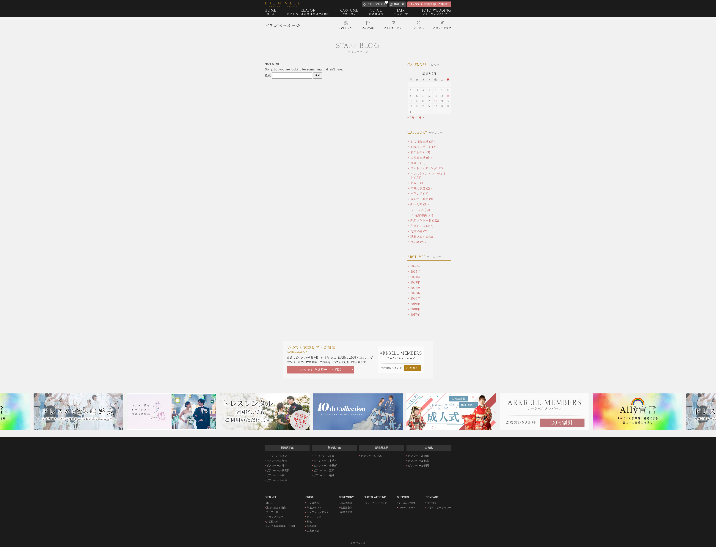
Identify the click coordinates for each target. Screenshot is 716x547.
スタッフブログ (274, 517)
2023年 (415, 282)
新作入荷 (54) (419, 204)
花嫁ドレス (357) (421, 226)
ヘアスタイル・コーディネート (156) (429, 175)
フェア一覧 (272, 512)
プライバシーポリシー (439, 507)
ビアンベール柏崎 (323, 475)
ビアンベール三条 (282, 25)
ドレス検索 (313, 503)
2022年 (415, 288)
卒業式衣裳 (346, 512)
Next (709, 411)
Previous (6, 411)
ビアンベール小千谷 (325, 460)
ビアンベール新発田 (278, 470)
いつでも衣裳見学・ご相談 (321, 369)
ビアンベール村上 (276, 475)
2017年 (415, 314)
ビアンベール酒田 (418, 455)
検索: (268, 75)
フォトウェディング (376, 503)
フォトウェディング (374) (427, 168)
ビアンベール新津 (276, 460)
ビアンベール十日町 (325, 465)
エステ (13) (417, 163)
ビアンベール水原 (276, 480)
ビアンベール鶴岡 (418, 465)
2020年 (415, 298)
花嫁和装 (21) (424, 215)
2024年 (415, 277)
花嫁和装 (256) (420, 231)
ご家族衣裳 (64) (421, 157)
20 (435, 101)
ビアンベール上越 (371, 455)
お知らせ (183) (420, 152)
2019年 (415, 304)
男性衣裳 (312, 526)
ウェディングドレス (318, 512)
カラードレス (314, 517)
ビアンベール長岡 (323, 455)
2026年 (415, 266)
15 (448, 95)
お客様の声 (272, 521)
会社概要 (432, 503)
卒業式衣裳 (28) (421, 188)
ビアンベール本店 (276, 455)
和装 (309, 521)
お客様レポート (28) (424, 147)
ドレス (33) (422, 210)
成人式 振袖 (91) (422, 199)
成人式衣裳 (346, 503)
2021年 (415, 293)
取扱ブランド (314, 507)
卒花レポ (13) (419, 193)
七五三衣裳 (346, 507)
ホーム (270, 503)
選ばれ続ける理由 (276, 507)
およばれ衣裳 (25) (422, 141)
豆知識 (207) (419, 242)
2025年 (415, 271)
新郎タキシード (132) (424, 220)
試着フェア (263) (421, 236)
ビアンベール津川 (276, 465)
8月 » (420, 117)
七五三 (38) (418, 183)
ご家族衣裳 (313, 530)
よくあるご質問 (406, 503)
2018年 (415, 309)
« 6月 (410, 117)
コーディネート (406, 507)
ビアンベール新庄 (418, 460)
